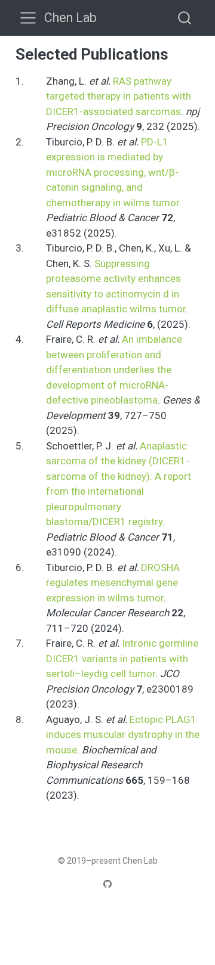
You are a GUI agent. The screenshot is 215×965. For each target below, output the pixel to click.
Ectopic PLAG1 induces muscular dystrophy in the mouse (122, 734)
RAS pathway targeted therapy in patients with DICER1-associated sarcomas (118, 96)
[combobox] (185, 17)
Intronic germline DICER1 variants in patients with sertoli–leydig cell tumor (122, 658)
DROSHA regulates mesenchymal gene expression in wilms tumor (113, 582)
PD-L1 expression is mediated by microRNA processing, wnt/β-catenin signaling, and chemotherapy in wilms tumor (112, 172)
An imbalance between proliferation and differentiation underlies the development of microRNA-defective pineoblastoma (114, 369)
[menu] (28, 18)
